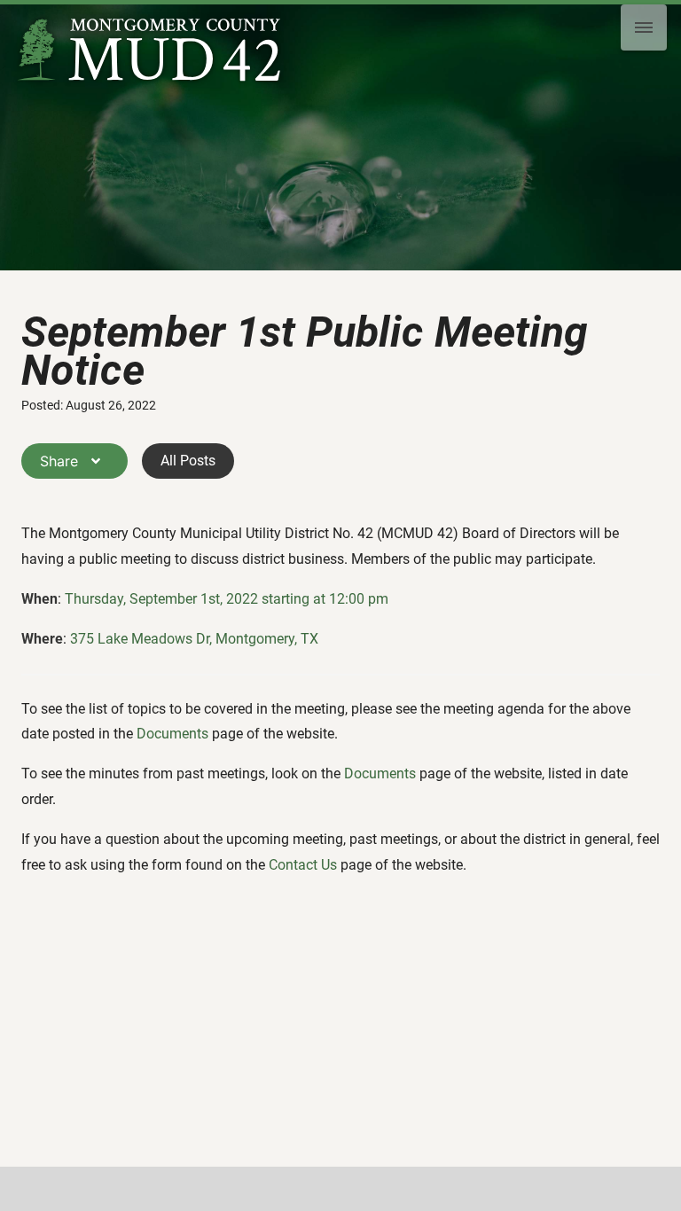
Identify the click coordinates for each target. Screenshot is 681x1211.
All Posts (187, 460)
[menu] (644, 27)
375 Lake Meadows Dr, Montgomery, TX (194, 638)
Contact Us (303, 864)
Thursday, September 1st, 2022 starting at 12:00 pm (226, 598)
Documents (172, 733)
